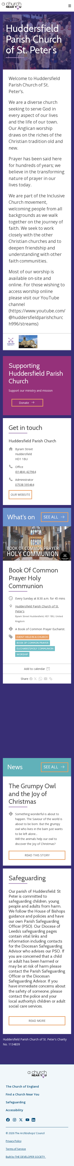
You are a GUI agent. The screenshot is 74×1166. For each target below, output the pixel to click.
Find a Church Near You (22, 1094)
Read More (37, 1021)
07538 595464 (24, 485)
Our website (20, 495)
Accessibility (14, 1110)
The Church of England (22, 1086)
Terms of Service (16, 1149)
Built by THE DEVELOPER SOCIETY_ (26, 1157)
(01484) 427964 (25, 472)
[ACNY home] (11, 5)
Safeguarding (15, 1102)
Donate (24, 403)
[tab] (37, 669)
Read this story (37, 855)
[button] (69, 6)
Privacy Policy (13, 1141)
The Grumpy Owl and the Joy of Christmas (32, 794)
